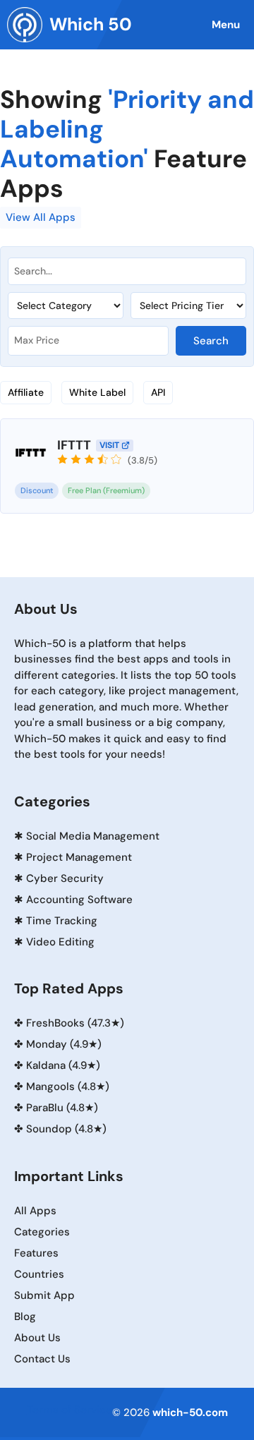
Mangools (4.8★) (67, 1086)
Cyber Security (65, 878)
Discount (36, 490)
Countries (39, 1274)
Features (36, 1253)
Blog (25, 1316)
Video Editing (60, 942)
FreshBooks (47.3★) (75, 1023)
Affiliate (26, 392)
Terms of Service (69, 1410)
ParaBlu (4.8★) (62, 1108)
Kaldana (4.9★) (63, 1065)
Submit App (44, 1295)
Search (211, 341)
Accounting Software (79, 900)
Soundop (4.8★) (66, 1129)
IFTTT (74, 445)
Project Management (79, 857)
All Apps (35, 1211)
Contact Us (42, 1359)
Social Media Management (92, 836)
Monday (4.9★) (64, 1044)
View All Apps (40, 217)
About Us (37, 1338)
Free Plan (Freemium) (106, 490)
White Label (97, 392)
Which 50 (90, 24)
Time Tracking (61, 921)
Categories (42, 1232)
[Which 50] (24, 24)
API (158, 392)
